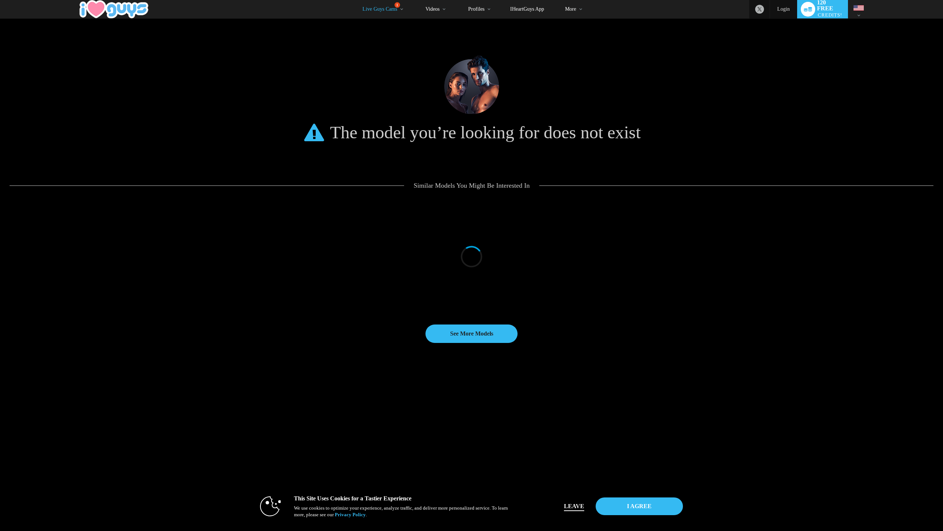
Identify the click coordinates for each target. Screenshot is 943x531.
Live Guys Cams (380, 7)
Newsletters (535, 468)
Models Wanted (220, 423)
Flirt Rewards (377, 445)
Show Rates (216, 438)
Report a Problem (540, 423)
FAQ (529, 453)
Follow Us (694, 438)
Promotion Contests (223, 460)
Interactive (56, 438)
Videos (432, 9)
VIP (51, 468)
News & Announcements (546, 475)
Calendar (55, 445)
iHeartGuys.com (698, 445)
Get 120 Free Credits (702, 423)
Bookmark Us (696, 431)
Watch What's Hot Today (68, 453)
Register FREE (60, 423)
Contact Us (534, 460)
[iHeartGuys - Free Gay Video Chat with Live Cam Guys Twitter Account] (759, 9)
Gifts (369, 438)
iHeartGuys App (527, 9)
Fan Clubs (215, 453)
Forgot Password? (541, 438)
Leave (574, 506)
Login (783, 9)
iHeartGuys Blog (699, 460)
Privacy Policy (350, 514)
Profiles (476, 9)
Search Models (219, 431)
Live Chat (55, 431)
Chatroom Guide (539, 445)
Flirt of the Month (222, 475)
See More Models (471, 333)
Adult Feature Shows (224, 445)
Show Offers (217, 468)
